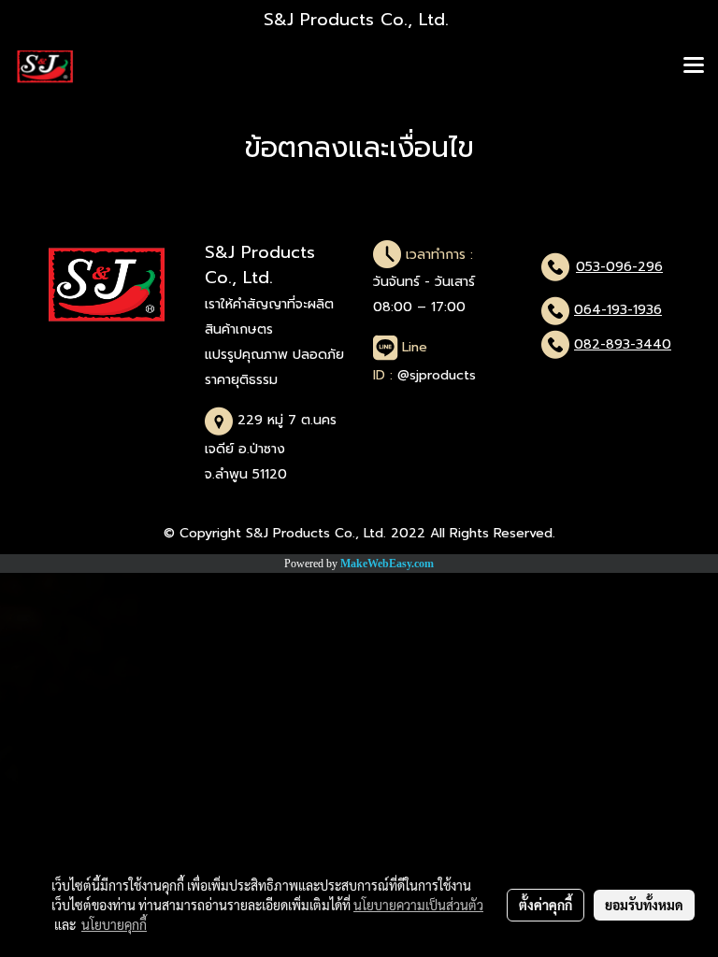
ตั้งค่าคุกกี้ (545, 904)
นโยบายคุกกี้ (114, 924)
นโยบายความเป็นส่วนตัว (418, 904)
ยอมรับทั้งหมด (644, 904)
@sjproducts (436, 375)
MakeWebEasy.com (387, 563)
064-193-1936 (618, 310)
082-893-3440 (622, 344)
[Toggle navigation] (693, 66)
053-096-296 (619, 267)
